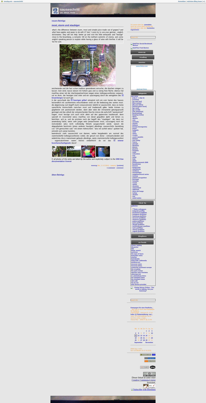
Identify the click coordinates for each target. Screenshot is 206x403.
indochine (136, 154)
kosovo (135, 166)
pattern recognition (139, 178)
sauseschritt (18, 1)
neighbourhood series (140, 174)
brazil (134, 128)
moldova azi (135, 262)
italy (134, 159)
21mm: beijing (136, 245)
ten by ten (135, 283)
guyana (135, 149)
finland (135, 139)
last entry (134, 96)
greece (134, 147)
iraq (133, 155)
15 (146, 335)
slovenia (135, 186)
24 (152, 338)
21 (144, 338)
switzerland (136, 188)
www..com (142, 66)
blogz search (136, 250)
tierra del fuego (138, 191)
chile (134, 132)
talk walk (134, 281)
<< (204, 1)
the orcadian (135, 269)
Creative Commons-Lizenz (144, 380)
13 (141, 335)
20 (141, 338)
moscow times (136, 266)
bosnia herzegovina (139, 127)
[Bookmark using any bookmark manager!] (143, 45)
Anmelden (182, 1)
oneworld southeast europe (141, 267)
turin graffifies (137, 228)
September (138, 342)
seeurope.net (136, 274)
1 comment (111, 168)
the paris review (137, 271)
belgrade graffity (138, 211)
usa (133, 196)
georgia (135, 144)
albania (135, 118)
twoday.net (8, 1)
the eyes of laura (137, 254)
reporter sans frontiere (139, 272)
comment (119, 168)
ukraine (135, 194)
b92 (132, 249)
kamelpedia (135, 259)
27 (141, 340)
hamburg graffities (139, 216)
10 (152, 333)
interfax (134, 257)
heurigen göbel (79, 100)
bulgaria (135, 130)
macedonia (136, 169)
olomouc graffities (139, 219)
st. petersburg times (138, 276)
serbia (134, 184)
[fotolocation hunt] (139, 106)
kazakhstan (136, 164)
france (134, 142)
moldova (135, 171)
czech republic (137, 137)
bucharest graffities (139, 212)
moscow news (136, 264)
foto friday (136, 140)
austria (134, 123)
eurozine (134, 252)
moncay (94, 165)
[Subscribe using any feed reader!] (140, 48)
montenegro (137, 172)
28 (144, 340)
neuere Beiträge (58, 21)
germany (135, 145)
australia (135, 122)
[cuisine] (120, 165)
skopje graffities (138, 224)
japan (134, 161)
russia (134, 183)
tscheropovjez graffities (141, 226)
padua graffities (138, 221)
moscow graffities (139, 218)
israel (134, 157)
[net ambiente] (137, 111)
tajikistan (135, 189)
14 (144, 335)
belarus (135, 125)
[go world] (136, 110)
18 (135, 338)
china (134, 133)
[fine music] (136, 103)
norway (135, 176)
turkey (134, 193)
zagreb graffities (138, 231)
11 (135, 335)
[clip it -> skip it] (138, 98)
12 (138, 335)
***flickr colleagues (139, 209)
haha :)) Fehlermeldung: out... (142, 314)
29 (146, 340)
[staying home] (138, 115)
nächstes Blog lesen (194, 1)
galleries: (134, 206)
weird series (136, 198)
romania (135, 181)
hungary (135, 150)
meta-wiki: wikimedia (139, 260)
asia (133, 120)
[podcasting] (137, 113)
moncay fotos (142, 89)
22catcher (134, 247)
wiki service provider (138, 284)
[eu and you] (137, 101)
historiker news (137, 255)
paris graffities (137, 223)
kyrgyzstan (136, 167)
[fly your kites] (137, 105)
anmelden (147, 25)
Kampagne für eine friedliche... (142, 307)
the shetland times (138, 279)
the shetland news (138, 277)
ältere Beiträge (58, 175)
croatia (134, 135)
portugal (135, 179)
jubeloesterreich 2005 (140, 162)
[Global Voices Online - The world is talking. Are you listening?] (143, 291)
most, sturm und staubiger (66, 25)
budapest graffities (139, 214)
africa (134, 116)
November (149, 342)
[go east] (135, 108)
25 (135, 340)
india (134, 152)
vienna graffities (138, 229)
